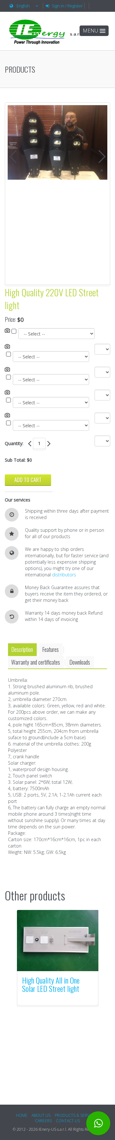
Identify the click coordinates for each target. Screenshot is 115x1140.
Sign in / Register (67, 6)
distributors (64, 575)
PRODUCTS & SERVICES (76, 1115)
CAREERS (43, 1120)
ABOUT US (41, 1115)
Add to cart (28, 480)
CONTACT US (68, 1120)
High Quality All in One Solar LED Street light (51, 984)
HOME (21, 1115)
